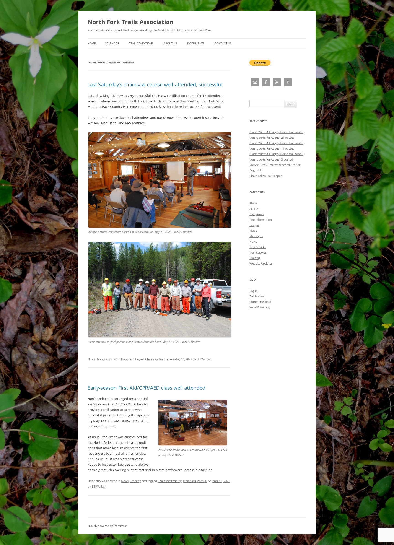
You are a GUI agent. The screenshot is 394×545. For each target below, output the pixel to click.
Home (92, 43)
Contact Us (223, 43)
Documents (196, 43)
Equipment (256, 214)
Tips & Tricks (257, 247)
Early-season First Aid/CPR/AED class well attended (146, 387)
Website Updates (260, 263)
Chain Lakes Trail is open (266, 176)
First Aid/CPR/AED (195, 481)
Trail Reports (258, 252)
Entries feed (257, 296)
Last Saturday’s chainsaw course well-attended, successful (155, 84)
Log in (253, 291)
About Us (170, 43)
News (125, 359)
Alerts (253, 203)
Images (254, 225)
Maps (253, 230)
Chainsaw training (157, 359)
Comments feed (260, 302)
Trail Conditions (141, 43)
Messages (256, 236)
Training (135, 481)
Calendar (112, 43)
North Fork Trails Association (131, 22)
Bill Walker (204, 359)
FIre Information (260, 220)
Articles (254, 209)
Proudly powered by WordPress (107, 526)
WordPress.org (259, 307)
